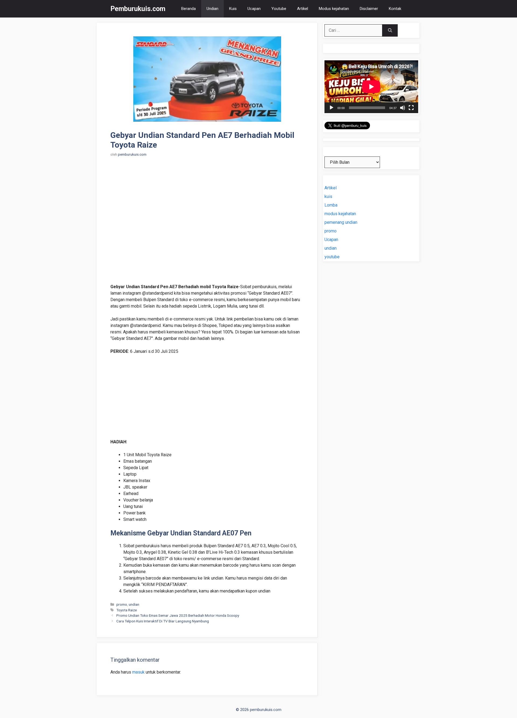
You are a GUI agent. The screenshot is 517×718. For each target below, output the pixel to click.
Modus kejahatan (334, 8)
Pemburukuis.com (137, 9)
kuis (328, 196)
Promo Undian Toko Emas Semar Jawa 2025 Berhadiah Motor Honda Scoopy (177, 615)
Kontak (395, 8)
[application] (371, 86)
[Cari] (390, 30)
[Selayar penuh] (411, 107)
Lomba (330, 205)
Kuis (233, 8)
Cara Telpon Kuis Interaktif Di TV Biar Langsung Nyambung (162, 621)
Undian (212, 8)
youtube (332, 256)
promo (121, 604)
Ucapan (254, 8)
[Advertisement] (207, 223)
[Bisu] (402, 107)
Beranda (188, 8)
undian (134, 604)
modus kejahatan (340, 213)
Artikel (302, 8)
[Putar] (331, 107)
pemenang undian (340, 222)
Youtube (278, 8)
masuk (138, 672)
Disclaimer (369, 8)
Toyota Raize (126, 610)
